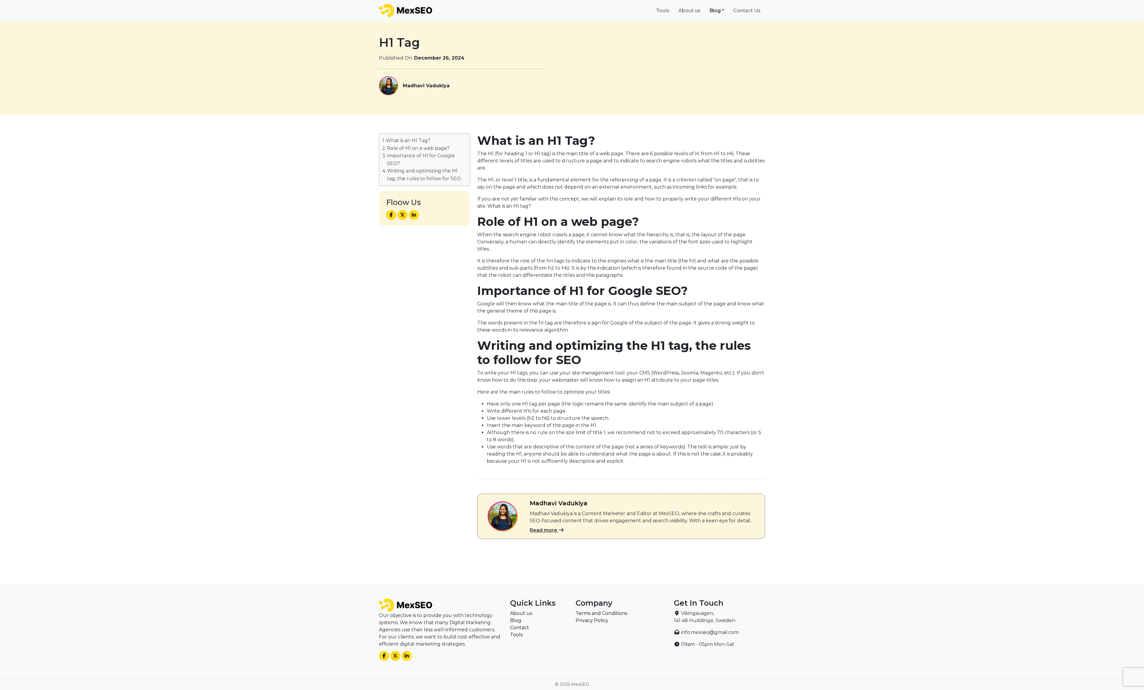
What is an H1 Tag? (408, 140)
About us (689, 10)
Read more (544, 530)
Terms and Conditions (601, 613)
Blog (715, 10)
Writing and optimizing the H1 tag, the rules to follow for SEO (424, 174)
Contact (519, 627)
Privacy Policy (592, 620)
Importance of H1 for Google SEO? (421, 159)
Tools (662, 10)
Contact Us (747, 10)
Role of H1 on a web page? (418, 148)
